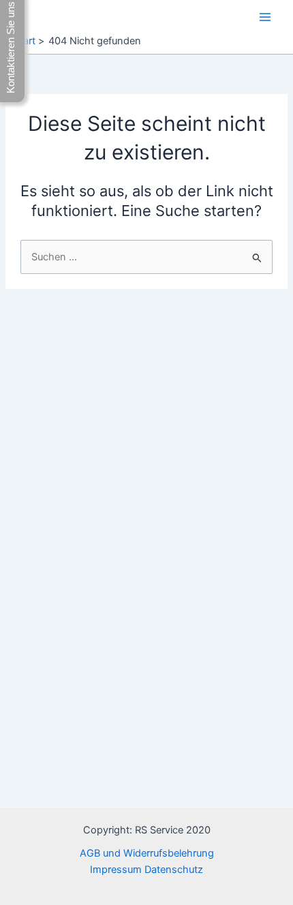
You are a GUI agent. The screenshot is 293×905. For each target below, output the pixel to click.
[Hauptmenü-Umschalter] (265, 17)
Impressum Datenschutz (146, 869)
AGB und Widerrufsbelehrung (147, 853)
